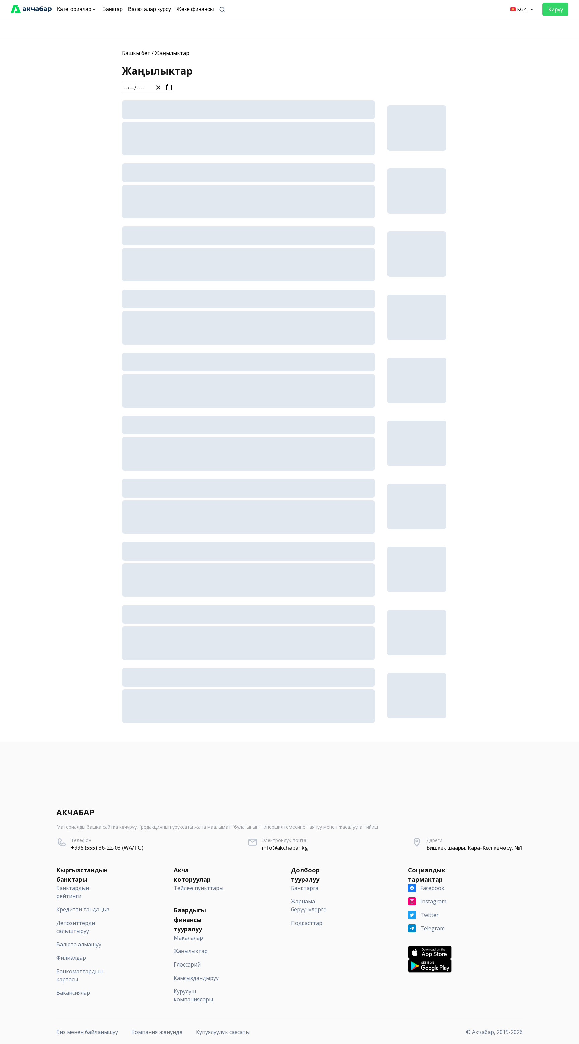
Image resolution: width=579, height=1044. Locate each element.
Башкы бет (136, 53)
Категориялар (74, 9)
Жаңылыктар (172, 53)
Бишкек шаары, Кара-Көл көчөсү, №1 (474, 847)
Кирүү (555, 9)
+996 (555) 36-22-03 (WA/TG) (107, 847)
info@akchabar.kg (285, 847)
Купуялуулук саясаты (223, 1032)
